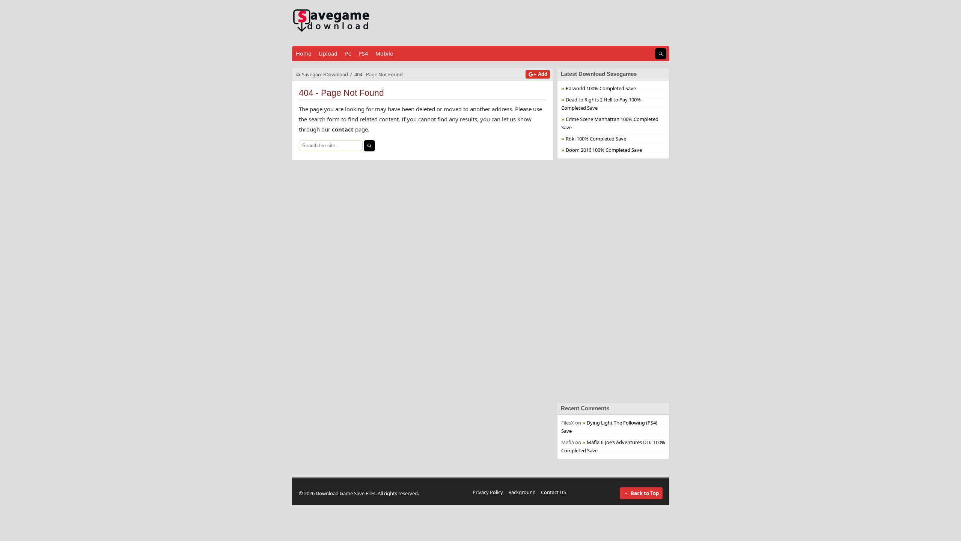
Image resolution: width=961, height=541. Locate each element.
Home (303, 53)
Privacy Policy (488, 492)
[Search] (369, 145)
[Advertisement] (613, 280)
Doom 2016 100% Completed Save (604, 150)
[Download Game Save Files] (331, 21)
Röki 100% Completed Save (596, 138)
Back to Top (645, 493)
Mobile (384, 53)
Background (522, 492)
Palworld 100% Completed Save (601, 88)
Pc (348, 53)
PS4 (363, 53)
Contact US (553, 492)
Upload (328, 53)
